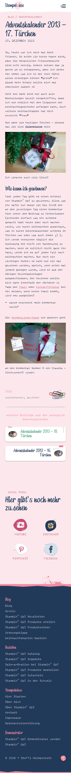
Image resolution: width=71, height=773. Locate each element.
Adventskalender (30, 17)
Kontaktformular (47, 287)
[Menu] (63, 6)
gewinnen (33, 397)
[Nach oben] (63, 758)
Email (23, 287)
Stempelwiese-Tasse (25, 317)
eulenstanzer (14, 397)
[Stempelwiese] (14, 6)
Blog (11, 17)
